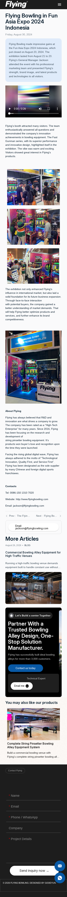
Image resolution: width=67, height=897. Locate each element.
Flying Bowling (16, 4)
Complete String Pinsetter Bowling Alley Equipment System (33, 733)
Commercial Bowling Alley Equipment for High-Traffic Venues (33, 574)
